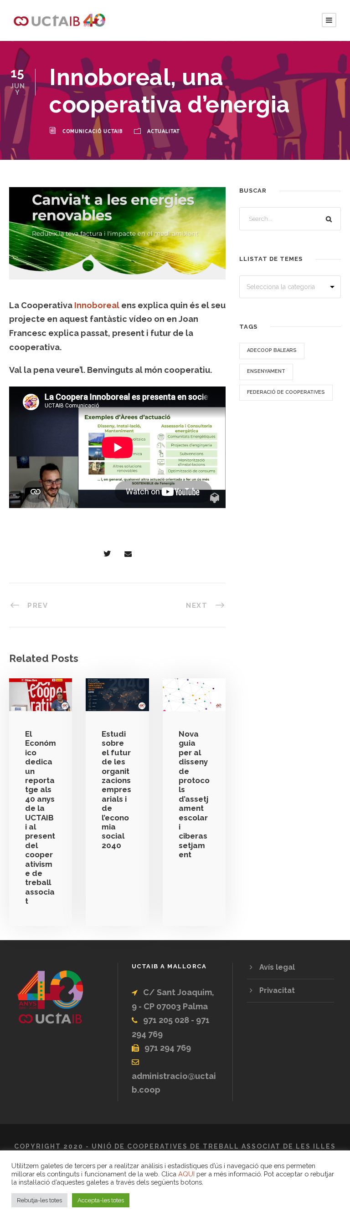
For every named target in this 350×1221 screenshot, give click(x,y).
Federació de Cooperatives (286, 392)
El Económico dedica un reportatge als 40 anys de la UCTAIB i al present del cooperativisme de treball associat (40, 817)
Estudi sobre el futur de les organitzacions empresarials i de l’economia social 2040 (116, 789)
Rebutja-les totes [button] (39, 1200)
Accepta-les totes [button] (100, 1200)
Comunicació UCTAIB (92, 131)
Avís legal (277, 967)
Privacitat (277, 990)
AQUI (186, 1174)
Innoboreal (96, 305)
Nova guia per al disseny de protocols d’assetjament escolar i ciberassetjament (194, 794)
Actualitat (163, 131)
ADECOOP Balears (272, 350)
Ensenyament (266, 371)
